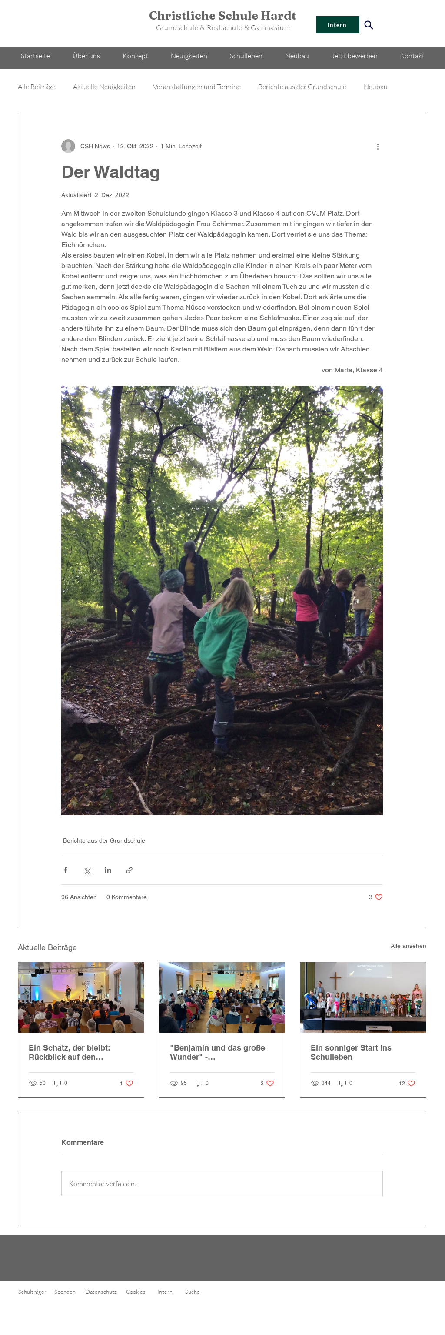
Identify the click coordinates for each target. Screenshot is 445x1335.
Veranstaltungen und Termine (197, 86)
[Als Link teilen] (129, 870)
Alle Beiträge (37, 86)
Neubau (376, 86)
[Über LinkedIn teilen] (108, 870)
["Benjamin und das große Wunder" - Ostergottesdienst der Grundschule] (222, 997)
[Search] (368, 24)
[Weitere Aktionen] (377, 146)
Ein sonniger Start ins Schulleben (351, 1052)
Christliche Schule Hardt (222, 15)
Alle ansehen (408, 945)
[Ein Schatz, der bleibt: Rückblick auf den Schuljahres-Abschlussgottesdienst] (81, 997)
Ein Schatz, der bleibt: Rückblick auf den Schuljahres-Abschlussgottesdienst (72, 1052)
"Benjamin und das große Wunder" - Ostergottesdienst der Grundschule (217, 1052)
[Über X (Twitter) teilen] (87, 870)
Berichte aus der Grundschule (302, 86)
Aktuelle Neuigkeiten (104, 86)
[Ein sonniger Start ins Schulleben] (363, 997)
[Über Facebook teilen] (65, 870)
